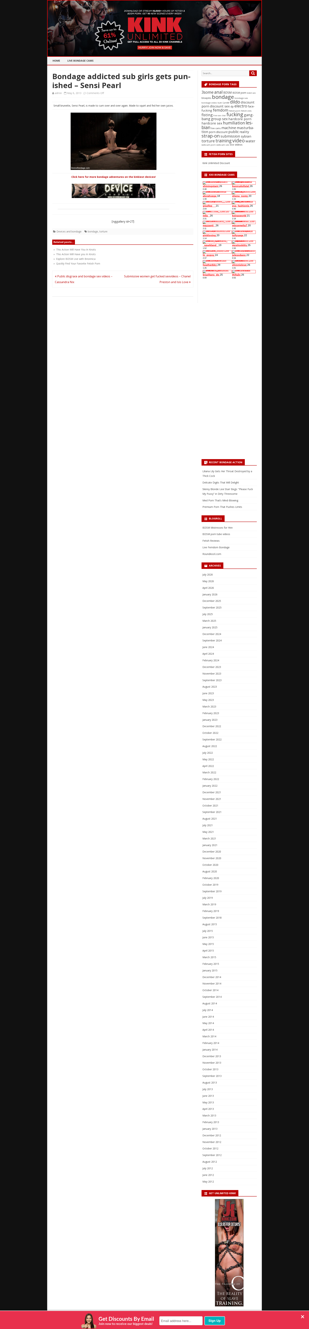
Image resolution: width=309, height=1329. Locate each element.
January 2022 (209, 785)
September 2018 (212, 917)
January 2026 (209, 594)
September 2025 (212, 607)
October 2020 (210, 864)
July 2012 (207, 1168)
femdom (220, 110)
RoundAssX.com (211, 554)
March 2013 (209, 1115)
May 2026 (208, 581)
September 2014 (212, 996)
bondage (93, 231)
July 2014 (207, 1010)
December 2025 (211, 601)
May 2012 (208, 1181)
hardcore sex (212, 123)
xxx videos (236, 144)
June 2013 (208, 1095)
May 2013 (208, 1102)
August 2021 (209, 818)
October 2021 (210, 805)
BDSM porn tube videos (216, 534)
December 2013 (211, 1056)
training (223, 141)
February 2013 (210, 1122)
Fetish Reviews (211, 540)
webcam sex (222, 144)
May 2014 (208, 1023)
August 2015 (209, 924)
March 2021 (209, 838)
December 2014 (211, 977)
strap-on (211, 136)
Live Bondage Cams (80, 60)
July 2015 (207, 931)
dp (232, 106)
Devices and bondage (69, 231)
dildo (235, 102)
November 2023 (211, 673)
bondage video (209, 102)
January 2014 (209, 1049)
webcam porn (209, 144)
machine (228, 127)
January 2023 (209, 719)
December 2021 (211, 792)
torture (103, 231)
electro (240, 106)
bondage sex (241, 98)
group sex (219, 118)
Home (56, 60)
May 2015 (208, 944)
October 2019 (210, 884)
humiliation (234, 123)
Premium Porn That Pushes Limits (222, 507)
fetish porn (234, 110)
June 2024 (208, 647)
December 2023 (211, 667)
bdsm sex (251, 93)
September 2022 (212, 739)
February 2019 (210, 911)
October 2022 (210, 733)
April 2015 (208, 950)
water (250, 140)
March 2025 (209, 620)
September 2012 (212, 1155)
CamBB (225, 103)
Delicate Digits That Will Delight (220, 482)
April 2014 (208, 1029)
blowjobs (206, 98)
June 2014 (208, 1016)
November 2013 (211, 1062)
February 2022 (210, 779)
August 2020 (209, 871)
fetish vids (246, 110)
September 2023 (212, 680)
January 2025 (209, 627)
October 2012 (210, 1148)
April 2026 (208, 587)
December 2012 (211, 1135)
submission (230, 136)
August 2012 (209, 1161)
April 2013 (208, 1109)
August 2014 (209, 1003)
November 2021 (211, 799)
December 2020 (211, 851)
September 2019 (212, 891)
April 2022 (208, 766)
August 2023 (209, 686)
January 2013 (209, 1128)
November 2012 (211, 1142)
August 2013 (209, 1082)
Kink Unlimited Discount (216, 163)
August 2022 (209, 746)
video (238, 140)
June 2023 (208, 693)
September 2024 (212, 640)
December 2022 (211, 726)
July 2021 (207, 825)
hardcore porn (239, 119)
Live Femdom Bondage (216, 547)
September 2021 (212, 812)
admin (58, 93)
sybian (246, 136)
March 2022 (209, 772)
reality (244, 132)
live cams (216, 128)
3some (208, 92)
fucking (234, 114)
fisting (207, 114)
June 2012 (208, 1175)
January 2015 (209, 970)
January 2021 (209, 845)
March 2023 (209, 706)
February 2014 (210, 1043)
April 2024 (208, 653)
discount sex (220, 106)
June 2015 (208, 937)
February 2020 (210, 878)
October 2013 (210, 1069)
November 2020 (211, 858)
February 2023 (210, 713)
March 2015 (209, 957)
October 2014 (210, 990)
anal (218, 92)
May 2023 (208, 700)
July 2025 (207, 614)
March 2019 (209, 904)
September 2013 (212, 1076)
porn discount (218, 132)
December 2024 (211, 634)
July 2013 (207, 1089)
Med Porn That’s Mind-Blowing (220, 500)
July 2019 (207, 897)
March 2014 (209, 1036)
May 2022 (208, 759)
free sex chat (219, 115)
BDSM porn (239, 92)
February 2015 (210, 964)
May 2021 (208, 832)
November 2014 (211, 983)
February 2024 (210, 660)
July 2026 (207, 574)
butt (220, 102)
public (233, 131)
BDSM (227, 92)
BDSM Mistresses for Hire (217, 527)
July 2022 (207, 752)
